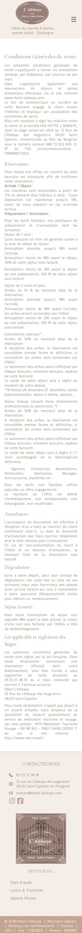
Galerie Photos (23, 898)
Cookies (67, 926)
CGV (8, 930)
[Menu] (73, 19)
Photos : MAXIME (63, 930)
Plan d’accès (21, 882)
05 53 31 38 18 (27, 775)
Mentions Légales (62, 921)
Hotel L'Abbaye (29, 921)
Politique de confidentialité (31, 926)
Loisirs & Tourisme (26, 890)
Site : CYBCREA (30, 930)
